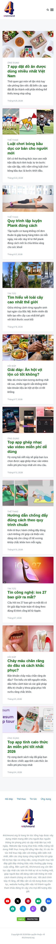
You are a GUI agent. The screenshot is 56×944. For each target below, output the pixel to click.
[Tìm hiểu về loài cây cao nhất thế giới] (28, 275)
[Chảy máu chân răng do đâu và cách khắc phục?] (28, 638)
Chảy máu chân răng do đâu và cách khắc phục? (25, 665)
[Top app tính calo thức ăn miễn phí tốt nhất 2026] (28, 719)
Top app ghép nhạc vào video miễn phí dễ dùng (27, 447)
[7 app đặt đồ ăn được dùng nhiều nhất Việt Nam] (28, 44)
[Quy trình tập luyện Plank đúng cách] (28, 198)
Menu (52, 10)
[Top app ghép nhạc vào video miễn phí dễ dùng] (28, 420)
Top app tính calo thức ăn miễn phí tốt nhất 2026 (27, 747)
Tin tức (11, 293)
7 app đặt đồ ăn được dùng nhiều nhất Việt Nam (26, 71)
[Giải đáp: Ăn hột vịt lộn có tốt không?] (28, 347)
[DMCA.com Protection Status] (28, 919)
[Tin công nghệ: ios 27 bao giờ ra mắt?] (28, 570)
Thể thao (12, 140)
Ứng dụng (13, 63)
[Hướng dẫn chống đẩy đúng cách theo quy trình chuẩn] (28, 493)
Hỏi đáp (11, 366)
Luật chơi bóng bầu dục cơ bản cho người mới (27, 148)
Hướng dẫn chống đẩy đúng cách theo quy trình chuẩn (27, 520)
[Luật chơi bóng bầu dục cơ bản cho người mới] (28, 121)
